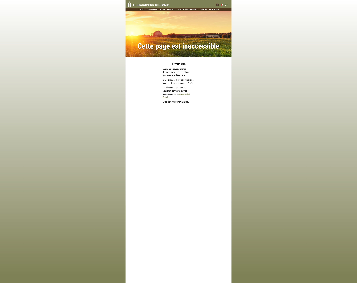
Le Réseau (141, 9)
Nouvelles (203, 9)
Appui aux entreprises (167, 9)
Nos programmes (153, 9)
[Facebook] (217, 5)
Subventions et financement (187, 9)
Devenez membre (214, 9)
